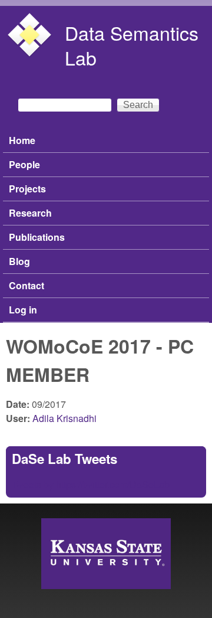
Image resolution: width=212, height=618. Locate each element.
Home (22, 140)
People (24, 164)
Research (30, 213)
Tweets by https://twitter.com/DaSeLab (91, 484)
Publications (37, 237)
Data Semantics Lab (131, 45)
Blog (19, 261)
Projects (27, 188)
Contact (26, 285)
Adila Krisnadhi (64, 418)
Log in (23, 309)
